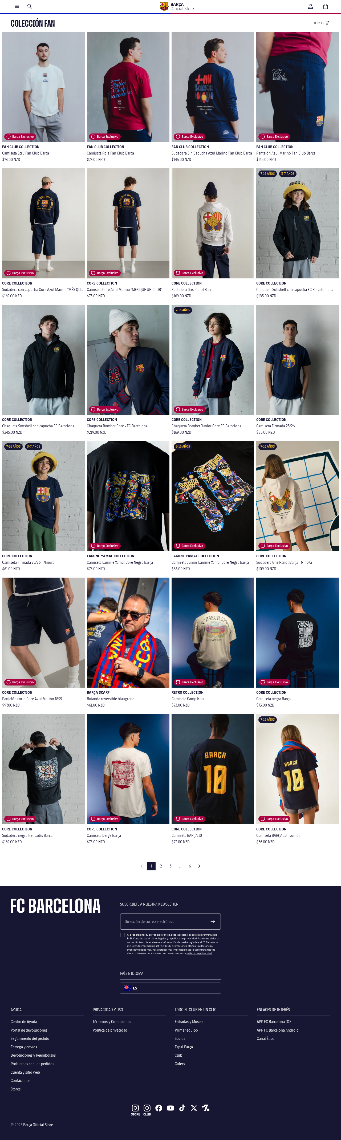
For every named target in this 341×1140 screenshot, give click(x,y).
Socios (180, 1038)
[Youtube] (170, 1108)
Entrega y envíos (24, 1046)
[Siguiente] (199, 866)
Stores (16, 1088)
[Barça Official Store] (176, 6)
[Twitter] (194, 1108)
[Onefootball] (205, 1108)
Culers (180, 1063)
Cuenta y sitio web (25, 1072)
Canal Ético (265, 1038)
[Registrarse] (212, 921)
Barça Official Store (38, 1124)
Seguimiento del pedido (30, 1038)
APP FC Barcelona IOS (274, 1021)
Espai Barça (184, 1046)
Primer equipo (186, 1030)
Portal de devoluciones (29, 1030)
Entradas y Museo (189, 1021)
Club (178, 1055)
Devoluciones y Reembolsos (33, 1055)
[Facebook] (159, 1108)
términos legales (157, 938)
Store (135, 1114)
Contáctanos (20, 1080)
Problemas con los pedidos (32, 1063)
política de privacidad (184, 938)
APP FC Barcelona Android (278, 1030)
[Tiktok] (182, 1108)
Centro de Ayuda (24, 1021)
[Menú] (17, 6)
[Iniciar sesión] (310, 6)
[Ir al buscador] (29, 6)
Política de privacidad (110, 1030)
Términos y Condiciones (112, 1021)
